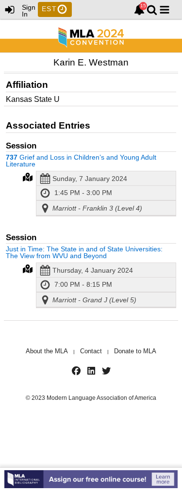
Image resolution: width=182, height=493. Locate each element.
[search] (152, 9)
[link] (139, 9)
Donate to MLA (135, 351)
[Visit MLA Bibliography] (91, 480)
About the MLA (47, 351)
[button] (164, 9)
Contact (91, 351)
